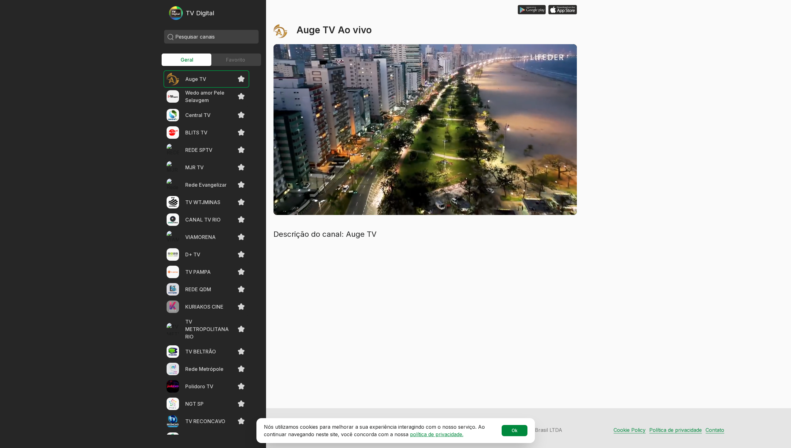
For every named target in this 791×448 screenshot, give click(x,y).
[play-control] (285, 202)
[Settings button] (544, 202)
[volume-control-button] (338, 202)
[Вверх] (772, 429)
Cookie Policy (630, 430)
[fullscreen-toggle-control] (564, 202)
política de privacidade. (436, 434)
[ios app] (562, 9)
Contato (715, 430)
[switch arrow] (303, 202)
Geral (187, 60)
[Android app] (532, 9)
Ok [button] (514, 430)
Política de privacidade (675, 430)
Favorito (235, 60)
